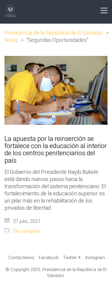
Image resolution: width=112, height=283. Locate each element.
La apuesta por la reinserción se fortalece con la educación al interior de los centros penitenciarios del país (55, 149)
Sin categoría (26, 231)
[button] (104, 10)
